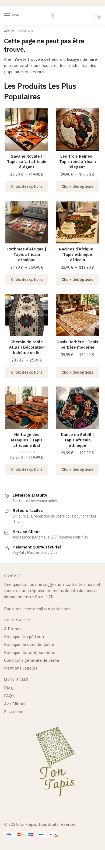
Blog (8, 687)
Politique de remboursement (31, 652)
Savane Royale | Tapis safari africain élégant (26, 161)
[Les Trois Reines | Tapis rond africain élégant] (77, 129)
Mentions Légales (20, 668)
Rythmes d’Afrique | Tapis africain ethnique (26, 254)
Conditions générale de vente (31, 660)
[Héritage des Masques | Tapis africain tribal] (26, 408)
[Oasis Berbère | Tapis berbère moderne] (77, 315)
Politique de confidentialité (29, 644)
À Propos (12, 628)
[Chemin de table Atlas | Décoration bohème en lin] (26, 315)
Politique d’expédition (24, 636)
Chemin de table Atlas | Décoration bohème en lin (27, 347)
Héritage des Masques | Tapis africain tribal (27, 440)
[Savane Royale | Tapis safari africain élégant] (26, 129)
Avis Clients (14, 703)
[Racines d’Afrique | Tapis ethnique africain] (77, 222)
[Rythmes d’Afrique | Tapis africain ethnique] (26, 222)
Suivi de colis (15, 711)
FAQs (9, 695)
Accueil (9, 31)
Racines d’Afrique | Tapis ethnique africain (77, 254)
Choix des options (27, 186)
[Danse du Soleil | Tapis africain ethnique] (77, 408)
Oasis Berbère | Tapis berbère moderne (77, 344)
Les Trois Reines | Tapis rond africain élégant (77, 161)
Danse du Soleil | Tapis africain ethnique (77, 440)
